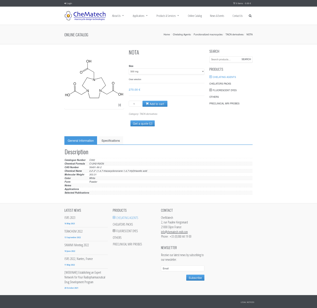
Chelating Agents (182, 34)
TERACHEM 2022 (73, 231)
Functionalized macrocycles (208, 34)
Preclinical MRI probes (224, 103)
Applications (138, 16)
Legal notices (247, 302)
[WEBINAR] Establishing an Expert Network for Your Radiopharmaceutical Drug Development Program (84, 277)
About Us (116, 16)
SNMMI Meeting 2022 (76, 245)
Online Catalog (195, 16)
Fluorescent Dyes (225, 90)
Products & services (166, 16)
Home (167, 34)
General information (81, 140)
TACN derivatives (235, 34)
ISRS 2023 (69, 217)
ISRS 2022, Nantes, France (78, 258)
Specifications (111, 140)
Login (69, 3)
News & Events (217, 16)
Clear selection (135, 79)
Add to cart (156, 104)
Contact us (237, 16)
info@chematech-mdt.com (174, 232)
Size (131, 66)
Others (214, 96)
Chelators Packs (220, 83)
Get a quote (141, 123)
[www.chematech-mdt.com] (85, 16)
